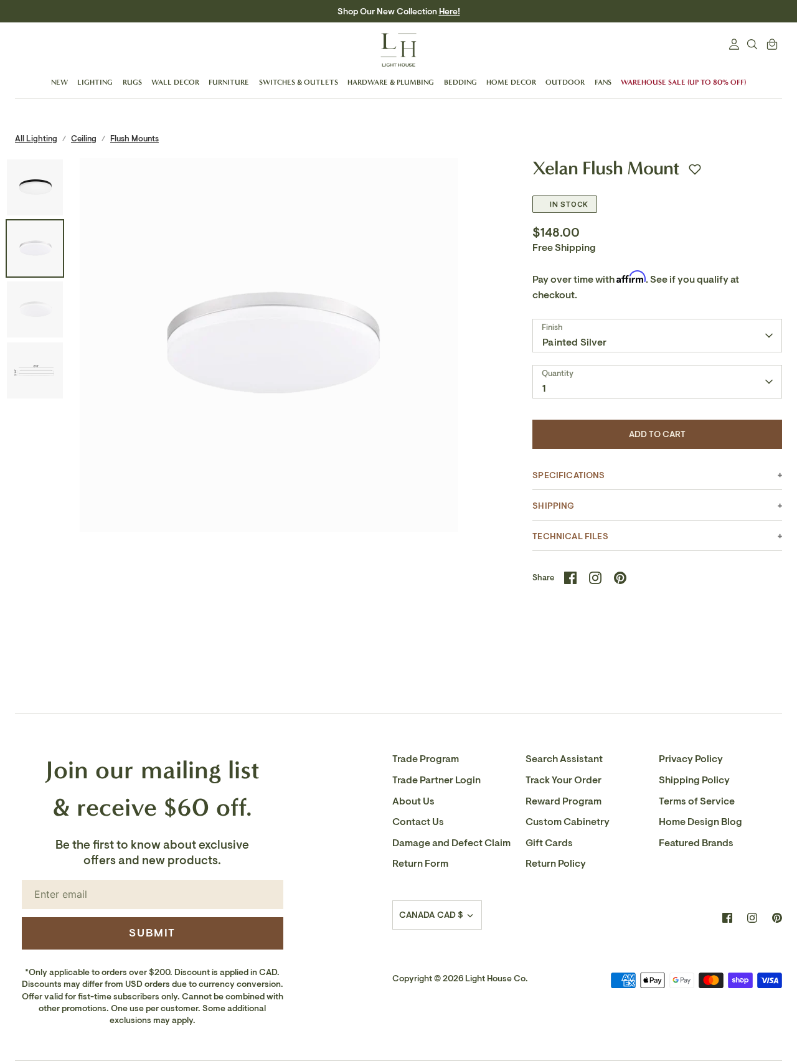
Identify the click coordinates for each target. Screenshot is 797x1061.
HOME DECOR (511, 82)
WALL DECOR (175, 82)
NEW (59, 82)
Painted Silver (574, 342)
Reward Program (563, 801)
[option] (269, 347)
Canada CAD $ (431, 915)
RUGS (132, 82)
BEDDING (460, 82)
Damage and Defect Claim (451, 843)
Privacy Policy (691, 759)
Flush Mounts (134, 138)
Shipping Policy (694, 780)
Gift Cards (549, 843)
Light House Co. (496, 978)
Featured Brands (696, 843)
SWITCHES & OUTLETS (298, 82)
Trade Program (425, 759)
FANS (603, 82)
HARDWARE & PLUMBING (390, 82)
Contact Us (418, 822)
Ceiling (84, 138)
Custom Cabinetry (568, 822)
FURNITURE (229, 82)
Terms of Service (697, 801)
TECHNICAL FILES (570, 536)
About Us (413, 801)
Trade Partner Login (436, 780)
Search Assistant (564, 759)
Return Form (420, 863)
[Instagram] (752, 917)
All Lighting (36, 138)
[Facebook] (727, 917)
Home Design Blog (700, 822)
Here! (449, 11)
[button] (695, 169)
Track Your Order (563, 780)
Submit (152, 932)
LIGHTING (95, 82)
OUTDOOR (565, 82)
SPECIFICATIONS (568, 475)
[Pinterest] (777, 917)
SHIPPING (553, 506)
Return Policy (556, 863)
